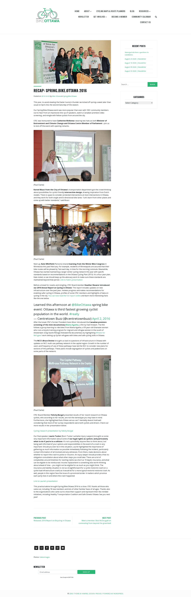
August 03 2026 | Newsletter (135, 71)
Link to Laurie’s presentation (46, 481)
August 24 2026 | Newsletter (135, 59)
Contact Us (145, 22)
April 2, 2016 (101, 318)
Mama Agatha (72, 325)
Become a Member (119, 16)
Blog (132, 11)
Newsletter (83, 16)
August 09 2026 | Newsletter (135, 67)
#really (74, 314)
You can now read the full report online (64, 295)
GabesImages (45, 557)
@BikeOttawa (81, 305)
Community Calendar (141, 16)
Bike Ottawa (56, 96)
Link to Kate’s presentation (71, 280)
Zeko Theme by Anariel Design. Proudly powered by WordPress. (96, 593)
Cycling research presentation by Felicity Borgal (53, 431)
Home (77, 11)
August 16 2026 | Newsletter (135, 63)
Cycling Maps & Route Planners (110, 11)
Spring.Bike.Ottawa (70, 96)
